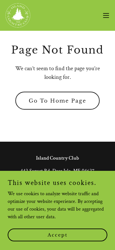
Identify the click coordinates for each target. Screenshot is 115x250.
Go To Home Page (57, 100)
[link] (18, 15)
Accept (57, 235)
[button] (106, 15)
